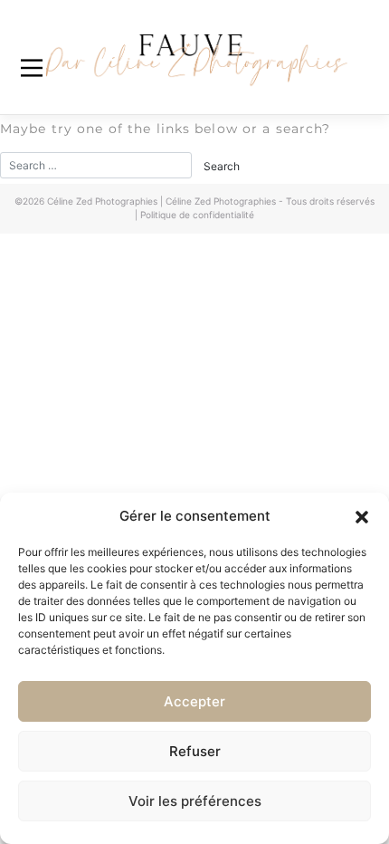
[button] (362, 516)
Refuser (195, 751)
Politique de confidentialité (197, 214)
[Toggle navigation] (32, 68)
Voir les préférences (194, 801)
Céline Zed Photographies (102, 201)
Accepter (194, 701)
